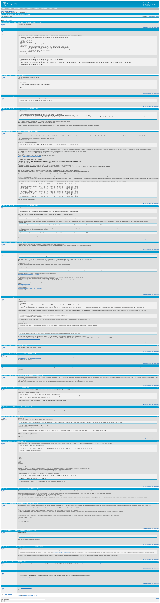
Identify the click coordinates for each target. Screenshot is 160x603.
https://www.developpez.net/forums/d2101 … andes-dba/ (29, 358)
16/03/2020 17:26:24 (28, 365)
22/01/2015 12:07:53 (32, 530)
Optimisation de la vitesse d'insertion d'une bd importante (19, 488)
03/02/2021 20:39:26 (34, 131)
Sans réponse (156, 16)
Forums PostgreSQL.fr (8, 11)
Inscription (22, 14)
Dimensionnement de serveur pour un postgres (18, 503)
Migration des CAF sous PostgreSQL (15, 406)
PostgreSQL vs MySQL (12, 441)
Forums (23, 8)
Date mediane (10, 586)
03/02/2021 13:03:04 (34, 205)
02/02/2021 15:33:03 (22, 345)
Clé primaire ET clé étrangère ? (14, 387)
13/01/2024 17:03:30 (35, 29)
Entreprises (36, 8)
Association (29, 8)
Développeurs (44, 8)
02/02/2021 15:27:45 (32, 353)
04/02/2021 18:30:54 (22, 75)
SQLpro (3, 24)
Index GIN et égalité (13, 75)
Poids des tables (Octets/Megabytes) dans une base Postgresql (22, 375)
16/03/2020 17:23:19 (40, 375)
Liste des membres (9, 14)
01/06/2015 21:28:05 (22, 441)
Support (55, 8)
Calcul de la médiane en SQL (26, 588)
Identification (28, 14)
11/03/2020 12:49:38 (28, 406)
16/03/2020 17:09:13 (25, 387)
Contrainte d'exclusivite (12, 561)
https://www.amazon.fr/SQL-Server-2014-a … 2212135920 (30, 288)
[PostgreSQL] (10, 7)
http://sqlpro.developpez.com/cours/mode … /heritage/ (93, 563)
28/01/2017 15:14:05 (20, 416)
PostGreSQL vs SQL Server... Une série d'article (19, 96)
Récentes (150, 16)
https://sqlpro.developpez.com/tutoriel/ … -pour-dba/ (28, 274)
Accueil (3, 8)
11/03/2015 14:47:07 (35, 488)
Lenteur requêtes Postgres (13, 571)
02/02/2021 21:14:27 (34, 297)
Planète (50, 8)
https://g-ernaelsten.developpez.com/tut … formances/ (29, 339)
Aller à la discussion (147, 27)
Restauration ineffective (10, 416)
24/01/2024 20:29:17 (36, 22)
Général (4, 22)
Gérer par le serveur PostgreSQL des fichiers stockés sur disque (21, 546)
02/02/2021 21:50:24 (22, 242)
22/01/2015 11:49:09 (23, 571)
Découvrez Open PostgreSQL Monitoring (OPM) (17, 530)
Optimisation (5, 75)
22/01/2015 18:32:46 (33, 503)
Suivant (10, 20)
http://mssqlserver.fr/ (22, 285)
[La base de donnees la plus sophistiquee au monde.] (150, 7)
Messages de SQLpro (32, 18)
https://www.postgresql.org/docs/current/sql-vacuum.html (29, 156)
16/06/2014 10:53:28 (18, 586)
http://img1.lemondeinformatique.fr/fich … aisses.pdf (32, 577)
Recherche (17, 14)
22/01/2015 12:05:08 (39, 546)
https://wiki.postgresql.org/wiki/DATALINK (61, 552)
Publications (5, 96)
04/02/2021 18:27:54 (34, 96)
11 (8, 20)
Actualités (10, 8)
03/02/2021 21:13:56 (34, 108)
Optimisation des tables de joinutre (16, 365)
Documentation (17, 8)
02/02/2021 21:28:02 (34, 251)
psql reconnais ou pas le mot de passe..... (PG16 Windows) (20, 22)
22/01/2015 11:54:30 (22, 561)
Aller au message (155, 27)
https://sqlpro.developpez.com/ (24, 284)
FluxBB (157, 598)
